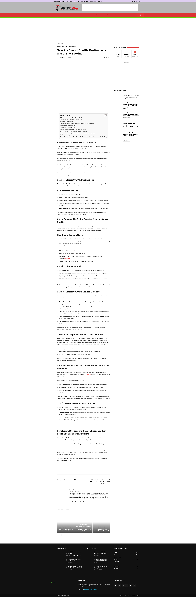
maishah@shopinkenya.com (91, 589)
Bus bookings (72, 46)
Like (118, 51)
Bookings (64, 46)
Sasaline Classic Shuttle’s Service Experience (73, 129)
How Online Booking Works (68, 125)
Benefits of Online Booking (68, 127)
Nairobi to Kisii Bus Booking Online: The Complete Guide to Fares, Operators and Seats (83, 528)
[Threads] (134, 585)
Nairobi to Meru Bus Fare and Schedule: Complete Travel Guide (66, 529)
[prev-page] (58, 535)
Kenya (93, 146)
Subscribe (135, 51)
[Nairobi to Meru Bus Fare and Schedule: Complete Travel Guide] (66, 522)
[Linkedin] (136, 1)
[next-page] (60, 535)
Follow (126, 51)
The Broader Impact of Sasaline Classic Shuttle (74, 131)
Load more (126, 140)
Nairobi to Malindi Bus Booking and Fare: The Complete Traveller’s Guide (130, 125)
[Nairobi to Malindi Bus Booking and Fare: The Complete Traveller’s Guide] (118, 124)
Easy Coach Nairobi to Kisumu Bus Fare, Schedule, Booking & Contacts (130, 134)
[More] (95, 62)
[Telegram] (140, 1)
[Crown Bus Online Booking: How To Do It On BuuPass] (61, 561)
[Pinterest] (138, 1)
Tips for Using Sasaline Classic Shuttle (72, 135)
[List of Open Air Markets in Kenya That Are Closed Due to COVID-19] (61, 568)
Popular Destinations (67, 121)
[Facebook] (132, 1)
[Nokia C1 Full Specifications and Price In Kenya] (61, 554)
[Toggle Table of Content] (105, 115)
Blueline (88, 374)
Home (58, 43)
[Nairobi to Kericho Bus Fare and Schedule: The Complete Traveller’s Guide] (101, 522)
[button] (141, 15)
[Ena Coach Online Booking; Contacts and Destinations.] (89, 561)
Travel (62, 43)
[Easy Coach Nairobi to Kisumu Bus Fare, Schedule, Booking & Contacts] (118, 133)
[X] (142, 1)
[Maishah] (58, 57)
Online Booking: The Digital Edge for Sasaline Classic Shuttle (77, 123)
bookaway (67, 258)
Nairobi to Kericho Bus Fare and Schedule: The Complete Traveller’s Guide (101, 529)
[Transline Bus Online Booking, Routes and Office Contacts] (89, 554)
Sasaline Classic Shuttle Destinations (71, 119)
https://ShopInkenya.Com (74, 491)
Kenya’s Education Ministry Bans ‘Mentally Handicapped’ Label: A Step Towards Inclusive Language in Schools (98, 481)
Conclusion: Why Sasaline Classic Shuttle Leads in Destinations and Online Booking (84, 137)
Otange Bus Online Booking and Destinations (69, 479)
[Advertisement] (110, 7)
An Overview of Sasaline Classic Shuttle (72, 118)
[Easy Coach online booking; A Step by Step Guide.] (89, 568)
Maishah (63, 57)
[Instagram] (134, 1)
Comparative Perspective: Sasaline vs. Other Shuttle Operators (78, 133)
